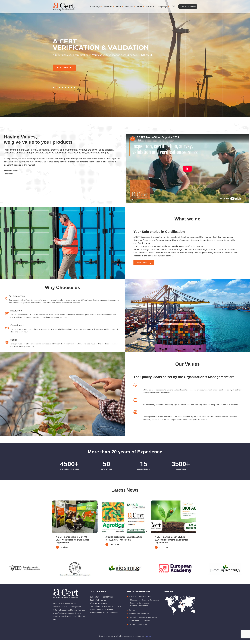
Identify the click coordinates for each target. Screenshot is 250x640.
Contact (150, 6)
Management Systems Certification (145, 600)
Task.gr (148, 636)
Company (95, 6)
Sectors (129, 6)
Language (162, 6)
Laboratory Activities (138, 624)
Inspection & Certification (140, 596)
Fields (118, 6)
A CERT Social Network (188, 6)
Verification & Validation (139, 614)
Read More (62, 67)
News (139, 6)
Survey (132, 610)
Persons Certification (139, 606)
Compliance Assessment (139, 621)
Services (108, 6)
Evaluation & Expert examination (143, 617)
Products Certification (139, 603)
